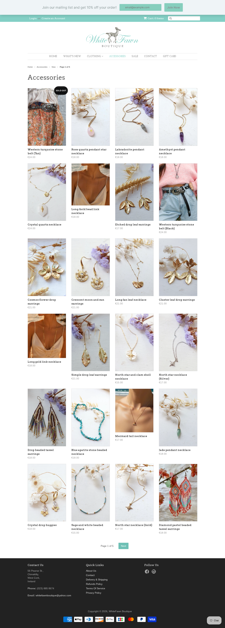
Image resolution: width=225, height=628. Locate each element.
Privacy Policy (93, 592)
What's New (72, 56)
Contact (150, 56)
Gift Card (169, 56)
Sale (135, 56)
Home (53, 56)
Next (123, 546)
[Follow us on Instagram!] (154, 573)
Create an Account (53, 18)
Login (33, 18)
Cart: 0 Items (156, 18)
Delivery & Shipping (97, 579)
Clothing (94, 56)
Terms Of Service (95, 588)
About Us (91, 570)
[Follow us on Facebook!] (147, 573)
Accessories (117, 56)
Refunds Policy (94, 584)
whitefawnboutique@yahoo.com (53, 595)
